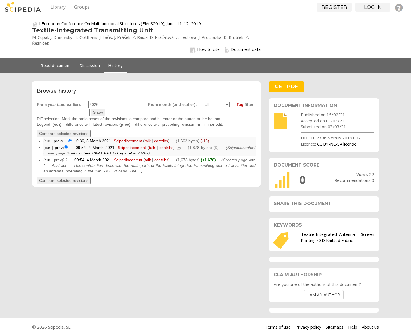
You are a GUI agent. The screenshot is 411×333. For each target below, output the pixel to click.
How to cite (208, 49)
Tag (240, 104)
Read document (56, 65)
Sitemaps (335, 327)
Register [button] (334, 7)
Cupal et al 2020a (132, 153)
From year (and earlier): (59, 104)
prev (58, 141)
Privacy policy (308, 327)
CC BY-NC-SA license (336, 144)
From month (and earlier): (172, 104)
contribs (161, 141)
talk (148, 141)
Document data (246, 49)
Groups (82, 7)
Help (352, 327)
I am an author (324, 294)
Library (58, 7)
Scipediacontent (128, 141)
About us (370, 327)
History (115, 65)
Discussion (89, 65)
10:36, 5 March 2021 (92, 141)
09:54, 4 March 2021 (95, 147)
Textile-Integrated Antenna (328, 234)
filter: (246, 104)
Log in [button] (373, 7)
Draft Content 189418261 (89, 153)
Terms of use (278, 327)
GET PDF (286, 87)
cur (47, 147)
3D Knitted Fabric (336, 240)
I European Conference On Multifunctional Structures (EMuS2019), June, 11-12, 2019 (120, 23)
